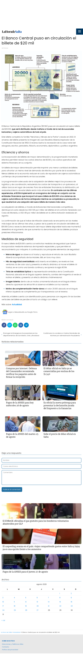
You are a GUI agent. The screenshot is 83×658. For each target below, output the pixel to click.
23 (72, 606)
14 (48, 602)
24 (3, 610)
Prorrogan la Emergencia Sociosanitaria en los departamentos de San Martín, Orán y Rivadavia (21, 334)
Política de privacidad (10, 650)
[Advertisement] (41, 14)
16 (71, 602)
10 (3, 602)
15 (60, 602)
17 (3, 606)
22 (60, 606)
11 (14, 602)
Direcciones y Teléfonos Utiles (12, 644)
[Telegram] (26, 325)
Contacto (5, 647)
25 (15, 610)
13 (37, 602)
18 (14, 606)
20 (38, 606)
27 (37, 610)
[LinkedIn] (20, 325)
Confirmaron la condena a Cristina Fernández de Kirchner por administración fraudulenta (61, 334)
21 (48, 606)
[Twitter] (9, 325)
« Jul (3, 620)
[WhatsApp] (15, 325)
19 (26, 606)
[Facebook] (4, 325)
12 (26, 602)
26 (26, 610)
